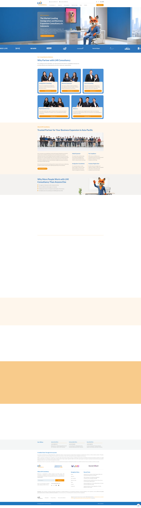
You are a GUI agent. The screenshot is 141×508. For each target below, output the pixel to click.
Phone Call (76, 282)
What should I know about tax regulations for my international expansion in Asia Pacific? (59, 396)
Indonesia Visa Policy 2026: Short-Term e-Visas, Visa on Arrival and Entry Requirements (45, 428)
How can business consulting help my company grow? (52, 385)
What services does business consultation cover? (51, 374)
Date (74, 263)
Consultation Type (77, 281)
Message (75, 273)
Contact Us (99, 5)
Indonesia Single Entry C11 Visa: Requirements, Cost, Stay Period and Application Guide (62, 428)
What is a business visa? (46, 392)
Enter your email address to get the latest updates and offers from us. (43, 484)
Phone (89, 268)
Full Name (75, 258)
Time (89, 263)
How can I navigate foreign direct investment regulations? (53, 389)
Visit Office (83, 282)
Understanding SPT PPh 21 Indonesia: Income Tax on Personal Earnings (95, 428)
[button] (138, 505)
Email (89, 258)
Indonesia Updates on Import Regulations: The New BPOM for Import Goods (79, 428)
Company (75, 268)
